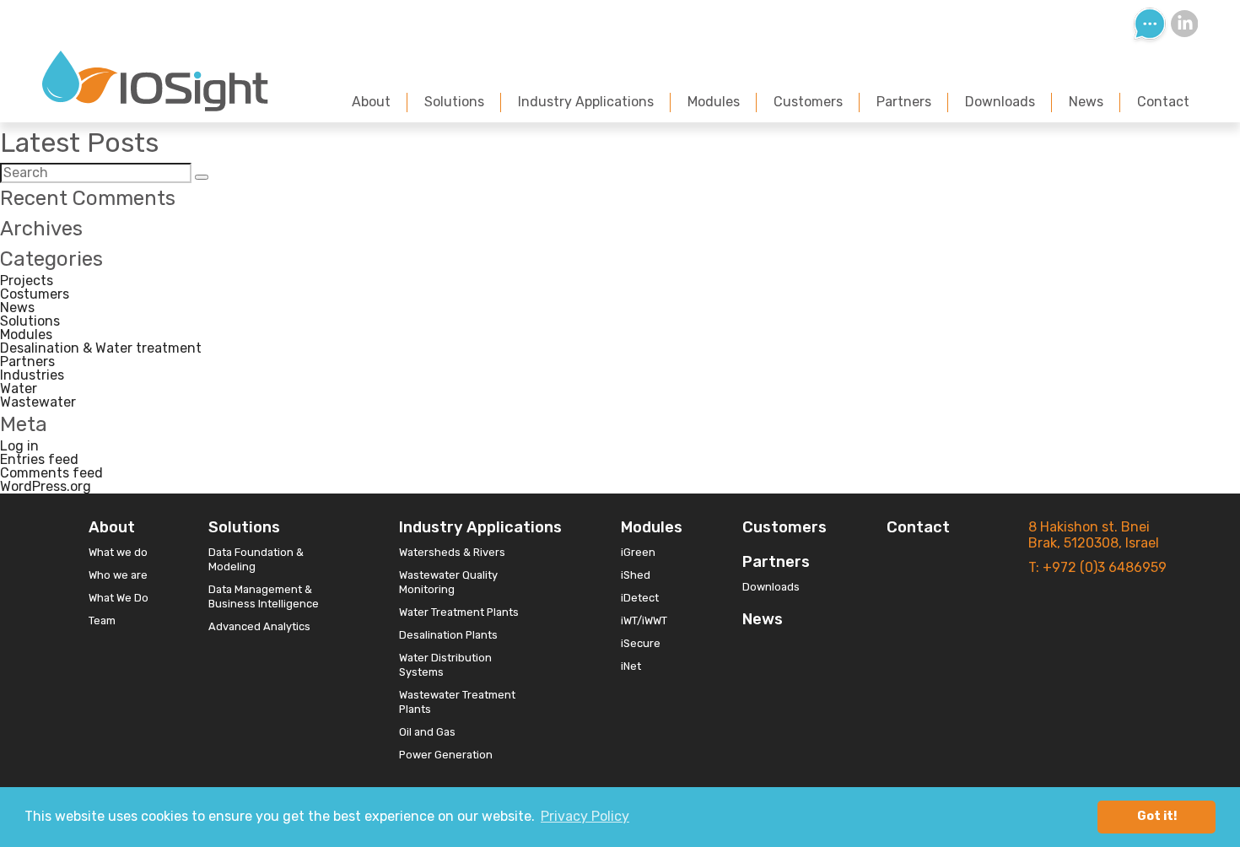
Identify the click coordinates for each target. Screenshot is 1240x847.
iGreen (638, 552)
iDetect (640, 597)
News (1086, 102)
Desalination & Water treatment (101, 348)
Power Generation (446, 754)
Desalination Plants (448, 635)
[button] (201, 177)
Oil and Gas (427, 732)
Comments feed (51, 473)
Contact (1163, 102)
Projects (26, 280)
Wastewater (38, 402)
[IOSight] (155, 107)
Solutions (454, 102)
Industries (32, 375)
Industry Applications (586, 102)
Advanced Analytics (259, 626)
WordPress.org (45, 486)
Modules (713, 102)
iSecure (640, 643)
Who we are (118, 575)
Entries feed (39, 459)
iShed (635, 575)
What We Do (118, 597)
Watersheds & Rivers (452, 552)
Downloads (1000, 102)
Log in (19, 446)
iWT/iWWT (644, 620)
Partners (903, 102)
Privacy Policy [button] (585, 816)
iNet (631, 666)
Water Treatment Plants (459, 612)
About (371, 102)
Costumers (34, 294)
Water (18, 388)
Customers (808, 102)
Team (102, 620)
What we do (118, 552)
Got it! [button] (1157, 816)
